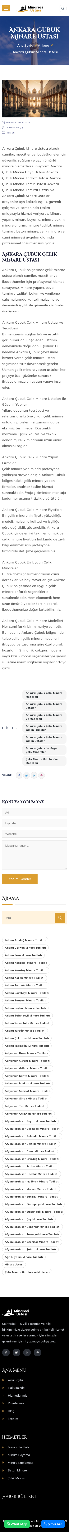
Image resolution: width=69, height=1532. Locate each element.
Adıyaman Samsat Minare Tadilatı (28, 1091)
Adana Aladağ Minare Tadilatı (25, 940)
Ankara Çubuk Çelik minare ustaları (44, 706)
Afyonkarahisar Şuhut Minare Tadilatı (30, 1249)
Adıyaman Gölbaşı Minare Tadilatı (28, 1068)
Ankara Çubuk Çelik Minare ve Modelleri (44, 717)
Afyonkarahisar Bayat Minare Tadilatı (30, 1121)
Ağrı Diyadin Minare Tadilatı (24, 1257)
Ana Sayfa (15, 1380)
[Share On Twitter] (26, 775)
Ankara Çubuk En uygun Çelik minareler (42, 750)
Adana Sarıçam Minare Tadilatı (26, 1000)
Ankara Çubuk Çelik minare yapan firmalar (44, 728)
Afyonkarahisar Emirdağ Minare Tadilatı (32, 1159)
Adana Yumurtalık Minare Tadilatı (27, 1023)
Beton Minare (17, 1470)
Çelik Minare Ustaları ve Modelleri (42, 761)
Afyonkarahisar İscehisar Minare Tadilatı (32, 1242)
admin (26, 122)
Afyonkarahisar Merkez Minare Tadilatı (31, 1189)
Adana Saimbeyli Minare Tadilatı (27, 993)
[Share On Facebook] (19, 775)
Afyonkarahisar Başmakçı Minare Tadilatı (32, 1128)
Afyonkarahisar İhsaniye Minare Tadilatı (32, 1234)
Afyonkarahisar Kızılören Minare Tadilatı (32, 1181)
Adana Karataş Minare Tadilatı (26, 970)
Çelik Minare (16, 1478)
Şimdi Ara (54, 1524)
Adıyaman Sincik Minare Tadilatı (26, 1098)
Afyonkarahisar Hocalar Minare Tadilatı (31, 1174)
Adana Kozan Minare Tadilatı (24, 978)
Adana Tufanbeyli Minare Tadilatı (27, 1015)
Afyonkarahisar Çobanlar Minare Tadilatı (32, 1227)
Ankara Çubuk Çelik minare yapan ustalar (44, 739)
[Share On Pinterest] (41, 775)
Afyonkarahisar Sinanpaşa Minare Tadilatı (33, 1204)
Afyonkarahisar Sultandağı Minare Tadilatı (34, 1211)
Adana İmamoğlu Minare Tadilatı (27, 1045)
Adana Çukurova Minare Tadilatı (27, 1038)
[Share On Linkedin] (34, 775)
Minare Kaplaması (20, 1462)
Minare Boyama (19, 1455)
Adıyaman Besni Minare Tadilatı (26, 1053)
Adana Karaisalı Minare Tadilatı (26, 962)
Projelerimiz (16, 1403)
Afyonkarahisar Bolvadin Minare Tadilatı (32, 1136)
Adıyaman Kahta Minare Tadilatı (27, 1076)
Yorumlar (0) (15, 127)
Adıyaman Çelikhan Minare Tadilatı (28, 1113)
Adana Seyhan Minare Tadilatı (25, 1008)
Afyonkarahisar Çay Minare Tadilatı (29, 1219)
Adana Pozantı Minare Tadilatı (25, 985)
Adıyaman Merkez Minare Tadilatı (27, 1083)
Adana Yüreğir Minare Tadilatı (25, 1030)
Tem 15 (11, 132)
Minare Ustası (14, 1264)
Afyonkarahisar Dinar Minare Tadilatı (30, 1151)
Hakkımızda (16, 1388)
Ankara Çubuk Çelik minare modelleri (44, 694)
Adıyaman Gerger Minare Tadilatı (27, 1061)
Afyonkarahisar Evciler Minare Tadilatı (30, 1166)
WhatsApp (18, 1524)
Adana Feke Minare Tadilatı (23, 955)
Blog (11, 1411)
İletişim (13, 1419)
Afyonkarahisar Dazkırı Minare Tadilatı (31, 1144)
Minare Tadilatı (18, 1447)
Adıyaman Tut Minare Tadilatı (25, 1106)
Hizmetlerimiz (17, 1395)
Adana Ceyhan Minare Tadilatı (25, 947)
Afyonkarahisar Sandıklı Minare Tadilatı (31, 1196)
